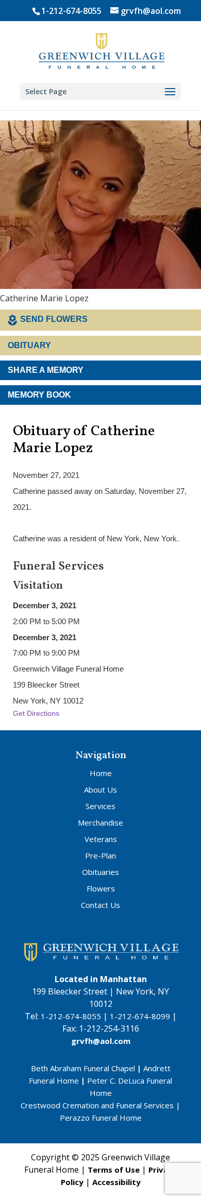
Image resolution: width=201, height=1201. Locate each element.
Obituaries (100, 872)
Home (101, 773)
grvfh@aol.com (100, 1041)
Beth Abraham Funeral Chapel (83, 1068)
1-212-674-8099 (140, 1016)
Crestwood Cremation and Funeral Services (97, 1105)
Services (100, 806)
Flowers (101, 888)
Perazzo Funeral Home (101, 1117)
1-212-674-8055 (71, 10)
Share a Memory (45, 370)
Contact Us (100, 905)
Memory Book (39, 394)
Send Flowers (54, 319)
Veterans (101, 839)
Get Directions (36, 713)
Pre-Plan (100, 855)
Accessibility (116, 1182)
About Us (100, 789)
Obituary (29, 345)
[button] (170, 92)
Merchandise (100, 822)
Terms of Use (114, 1169)
